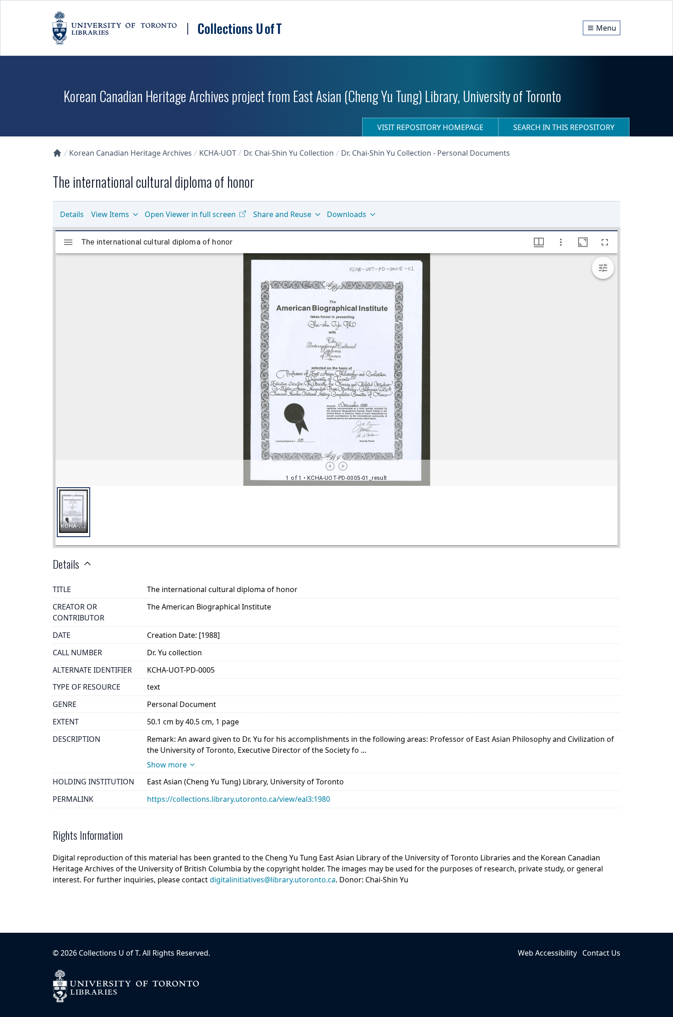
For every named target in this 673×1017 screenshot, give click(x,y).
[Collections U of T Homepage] (57, 153)
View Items (110, 214)
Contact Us (601, 953)
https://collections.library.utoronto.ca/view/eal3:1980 (238, 799)
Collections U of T (109, 953)
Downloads (346, 214)
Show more (167, 765)
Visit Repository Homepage (430, 127)
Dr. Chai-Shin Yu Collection (289, 153)
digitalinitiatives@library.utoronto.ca (273, 880)
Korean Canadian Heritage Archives (130, 153)
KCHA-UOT (217, 153)
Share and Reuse (282, 214)
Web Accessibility (547, 953)
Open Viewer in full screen (190, 214)
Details (72, 214)
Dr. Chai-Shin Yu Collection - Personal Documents (425, 153)
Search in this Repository (563, 127)
